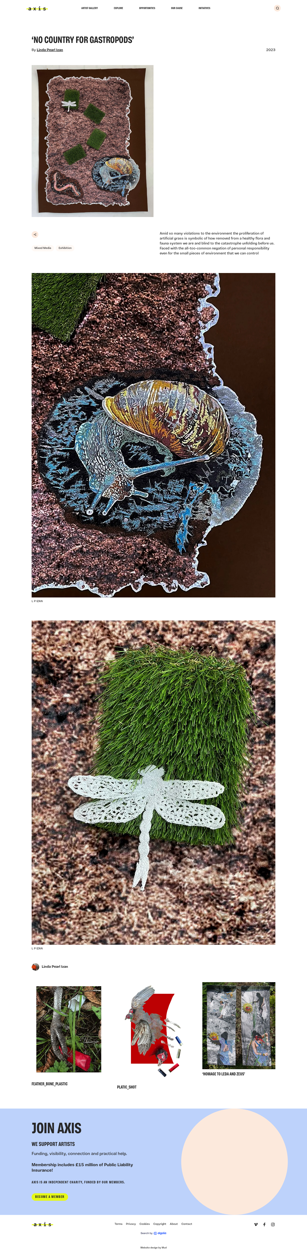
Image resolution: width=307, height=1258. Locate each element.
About (174, 1224)
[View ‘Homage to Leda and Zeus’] (238, 1030)
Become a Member (49, 1197)
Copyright (159, 1224)
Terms (118, 1224)
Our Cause (177, 8)
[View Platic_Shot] (153, 1037)
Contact (186, 1224)
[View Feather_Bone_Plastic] (68, 1035)
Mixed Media (42, 248)
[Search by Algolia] (153, 1233)
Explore (118, 8)
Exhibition (65, 248)
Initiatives (204, 8)
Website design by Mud (153, 1247)
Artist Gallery (89, 8)
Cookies (144, 1224)
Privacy (131, 1224)
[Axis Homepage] (37, 8)
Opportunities (147, 8)
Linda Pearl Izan (50, 50)
